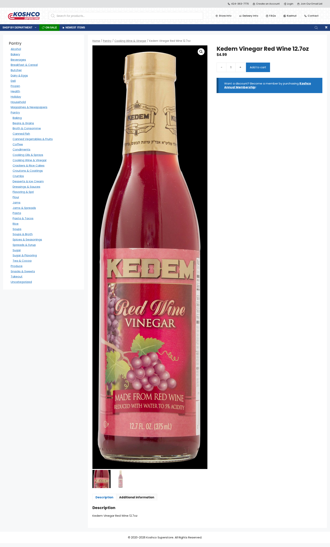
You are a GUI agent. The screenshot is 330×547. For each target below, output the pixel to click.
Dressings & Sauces (26, 187)
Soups (17, 229)
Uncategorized (21, 282)
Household (18, 102)
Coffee (18, 144)
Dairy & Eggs (19, 75)
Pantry (107, 41)
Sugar (17, 250)
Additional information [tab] (136, 497)
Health (15, 91)
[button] (201, 51)
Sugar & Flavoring (25, 255)
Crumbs (18, 176)
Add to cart (258, 67)
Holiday (16, 97)
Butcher (16, 70)
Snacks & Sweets (23, 271)
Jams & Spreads (24, 208)
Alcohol (16, 49)
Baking (17, 118)
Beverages (18, 60)
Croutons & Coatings (28, 171)
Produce (17, 266)
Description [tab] (104, 497)
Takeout (17, 276)
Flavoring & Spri (23, 192)
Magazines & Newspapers (29, 107)
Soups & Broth (23, 234)
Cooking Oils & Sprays (28, 155)
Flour (16, 197)
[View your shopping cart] (326, 27)
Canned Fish (21, 134)
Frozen (15, 86)
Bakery (15, 54)
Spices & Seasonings (27, 239)
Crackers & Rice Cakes (28, 165)
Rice (16, 224)
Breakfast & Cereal (24, 65)
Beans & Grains (23, 123)
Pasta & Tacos (23, 218)
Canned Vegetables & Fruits (33, 139)
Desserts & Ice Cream (28, 181)
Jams (16, 202)
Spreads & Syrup (24, 245)
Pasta (17, 213)
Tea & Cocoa (22, 261)
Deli (13, 81)
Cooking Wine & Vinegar (130, 41)
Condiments (21, 149)
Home (96, 41)
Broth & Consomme (27, 128)
